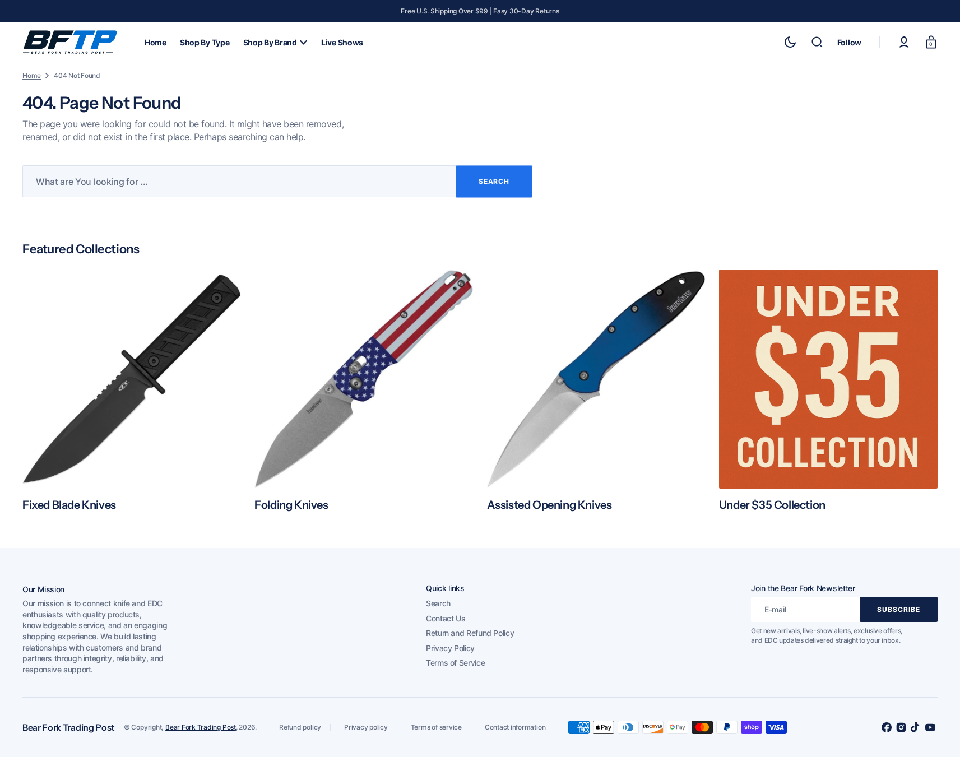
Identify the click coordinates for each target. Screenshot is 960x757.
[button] (817, 42)
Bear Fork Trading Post (200, 727)
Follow (849, 42)
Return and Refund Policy (470, 633)
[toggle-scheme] (790, 42)
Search (438, 603)
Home (31, 75)
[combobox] (277, 181)
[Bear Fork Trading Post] (70, 42)
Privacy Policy (450, 648)
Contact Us (445, 618)
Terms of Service (455, 662)
